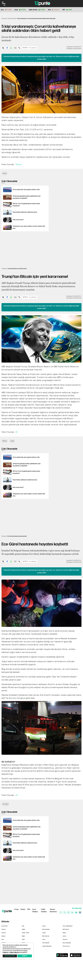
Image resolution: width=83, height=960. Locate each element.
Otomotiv (65, 939)
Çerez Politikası (35, 910)
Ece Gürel (5, 804)
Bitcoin (5, 441)
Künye (16, 909)
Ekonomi (4, 933)
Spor (3, 939)
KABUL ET (24, 956)
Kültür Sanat (66, 929)
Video (23, 939)
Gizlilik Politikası (44, 910)
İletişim (23, 909)
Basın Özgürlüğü (67, 943)
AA (16, 432)
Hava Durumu (66, 946)
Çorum (5, 173)
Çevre (43, 939)
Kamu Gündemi (46, 929)
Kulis (23, 926)
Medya (64, 933)
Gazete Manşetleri (47, 946)
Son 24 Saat (4, 926)
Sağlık (23, 929)
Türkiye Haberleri (12, 18)
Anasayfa (4, 18)
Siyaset (3, 936)
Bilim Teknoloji (45, 936)
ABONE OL (25, 48)
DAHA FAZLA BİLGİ (10, 956)
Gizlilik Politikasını (14, 952)
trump (12, 441)
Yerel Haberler (45, 943)
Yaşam (44, 933)
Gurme (64, 936)
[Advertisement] (66, 192)
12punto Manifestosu (53, 910)
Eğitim (23, 936)
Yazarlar (4, 929)
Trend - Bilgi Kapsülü (67, 926)
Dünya (44, 926)
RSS (28, 909)
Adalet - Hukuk (25, 933)
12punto (18, 164)
